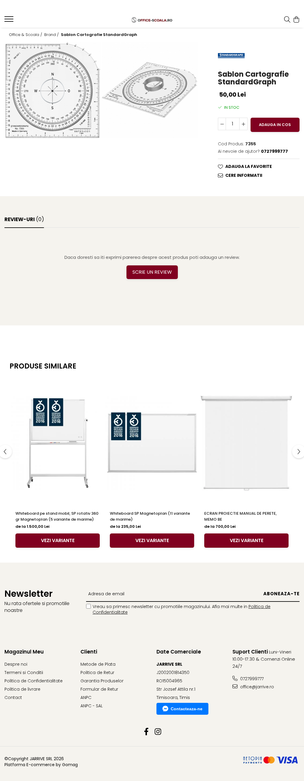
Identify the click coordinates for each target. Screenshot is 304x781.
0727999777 (251, 679)
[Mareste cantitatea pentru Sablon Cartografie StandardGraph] (243, 124)
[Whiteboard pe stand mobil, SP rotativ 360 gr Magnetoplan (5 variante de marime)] (57, 443)
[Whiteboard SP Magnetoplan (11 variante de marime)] (152, 443)
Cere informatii (243, 175)
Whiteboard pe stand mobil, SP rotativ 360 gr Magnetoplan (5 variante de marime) (57, 516)
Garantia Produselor (102, 681)
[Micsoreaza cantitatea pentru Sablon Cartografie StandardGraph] (222, 124)
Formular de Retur (99, 689)
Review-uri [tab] (24, 219)
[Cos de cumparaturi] (296, 19)
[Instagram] (158, 732)
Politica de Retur (97, 672)
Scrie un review (152, 272)
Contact (13, 697)
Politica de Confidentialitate (33, 681)
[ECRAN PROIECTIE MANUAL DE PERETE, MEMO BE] (246, 443)
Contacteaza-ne (186, 708)
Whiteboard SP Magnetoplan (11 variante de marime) (150, 516)
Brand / (52, 34)
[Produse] (9, 20)
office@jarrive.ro (256, 687)
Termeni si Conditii (23, 672)
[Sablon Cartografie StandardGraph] (53, 90)
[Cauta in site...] (287, 19)
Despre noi (15, 664)
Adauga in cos (275, 124)
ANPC (85, 697)
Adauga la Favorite (248, 166)
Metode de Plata (97, 664)
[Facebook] (146, 732)
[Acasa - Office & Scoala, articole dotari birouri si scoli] (152, 20)
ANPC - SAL (91, 706)
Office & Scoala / (26, 34)
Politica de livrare (22, 689)
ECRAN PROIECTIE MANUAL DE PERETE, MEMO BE (240, 516)
